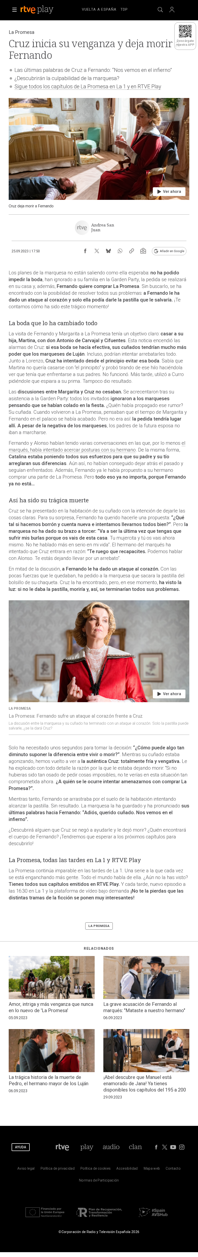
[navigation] (105, 9)
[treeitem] (99, 9)
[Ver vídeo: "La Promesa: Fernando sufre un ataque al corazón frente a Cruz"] (99, 667)
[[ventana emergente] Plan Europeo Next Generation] (45, 1218)
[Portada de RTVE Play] (37, 9)
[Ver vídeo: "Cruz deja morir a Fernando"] (99, 153)
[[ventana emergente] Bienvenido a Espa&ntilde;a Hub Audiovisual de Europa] (153, 1218)
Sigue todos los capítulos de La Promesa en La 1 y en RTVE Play (87, 86)
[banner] (43, 9)
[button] (14, 9)
